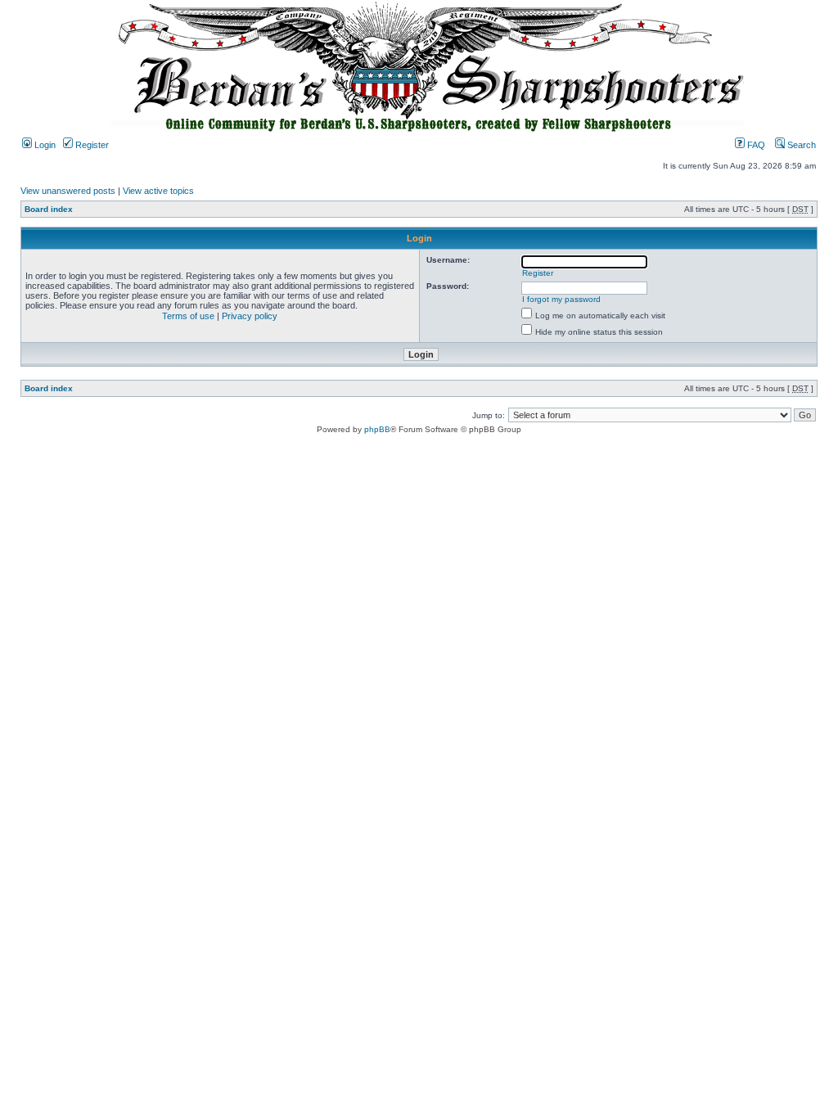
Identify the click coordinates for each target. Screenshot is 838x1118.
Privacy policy (249, 316)
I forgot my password (561, 299)
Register (91, 145)
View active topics (158, 191)
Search (800, 145)
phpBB (377, 429)
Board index (49, 209)
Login (44, 145)
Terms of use (188, 316)
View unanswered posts (67, 191)
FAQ (755, 145)
